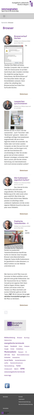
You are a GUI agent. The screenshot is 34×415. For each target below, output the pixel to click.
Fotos (20, 346)
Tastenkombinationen (16, 363)
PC (26, 352)
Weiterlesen (24, 94)
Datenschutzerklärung (24, 402)
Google (6, 349)
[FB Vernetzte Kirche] (7, 386)
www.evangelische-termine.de (14, 372)
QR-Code (7, 355)
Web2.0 (16, 369)
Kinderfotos (19, 349)
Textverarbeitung (9, 366)
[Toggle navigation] (4, 16)
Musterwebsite (10, 352)
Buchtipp (26, 337)
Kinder (12, 349)
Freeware (26, 346)
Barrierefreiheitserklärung (26, 404)
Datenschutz (8, 340)
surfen (6, 363)
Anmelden (5, 408)
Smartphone (16, 357)
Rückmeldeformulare (23, 355)
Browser (19, 337)
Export (6, 346)
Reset (13, 355)
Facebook (13, 346)
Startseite (4, 22)
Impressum (21, 399)
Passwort (20, 352)
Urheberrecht (8, 369)
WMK (22, 369)
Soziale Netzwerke (20, 360)
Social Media (8, 360)
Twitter (18, 366)
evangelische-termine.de (14, 343)
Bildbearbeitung (9, 337)
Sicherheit (7, 357)
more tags (7, 375)
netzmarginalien (9, 9)
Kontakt (21, 396)
